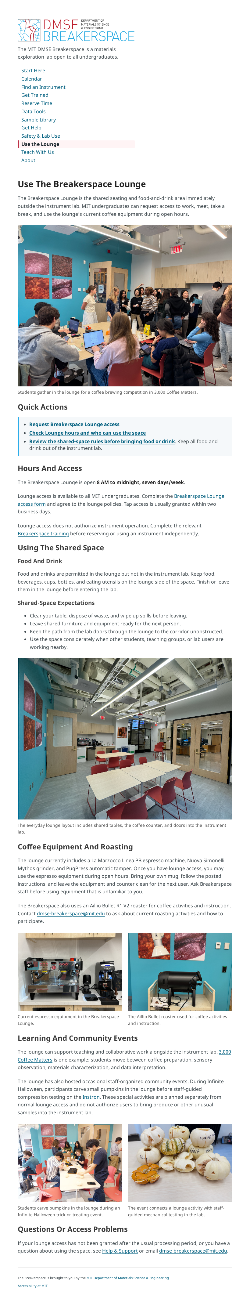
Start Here (33, 70)
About (28, 160)
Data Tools (33, 111)
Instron (91, 1097)
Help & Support (120, 1250)
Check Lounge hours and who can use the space (87, 432)
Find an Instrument (43, 87)
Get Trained (34, 95)
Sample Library (38, 119)
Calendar (31, 78)
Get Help (31, 127)
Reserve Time (36, 103)
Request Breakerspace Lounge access (74, 424)
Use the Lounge (40, 144)
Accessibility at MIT (33, 1285)
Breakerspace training (43, 533)
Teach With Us (37, 152)
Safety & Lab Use (40, 135)
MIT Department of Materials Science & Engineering (128, 1277)
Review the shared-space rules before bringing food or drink (102, 441)
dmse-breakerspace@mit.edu (71, 913)
